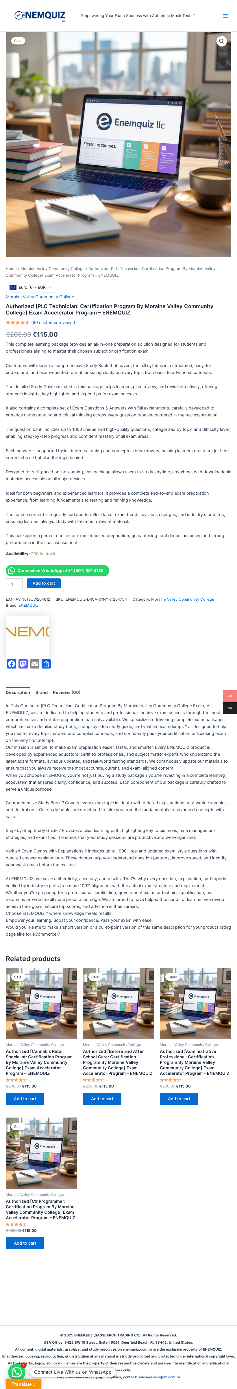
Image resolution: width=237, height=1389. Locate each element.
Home (11, 268)
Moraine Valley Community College (53, 268)
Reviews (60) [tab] (67, 692)
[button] (221, 41)
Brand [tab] (42, 692)
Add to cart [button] (25, 1098)
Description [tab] (18, 692)
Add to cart (44, 583)
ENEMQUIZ (28, 605)
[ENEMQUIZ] (27, 637)
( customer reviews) (53, 322)
